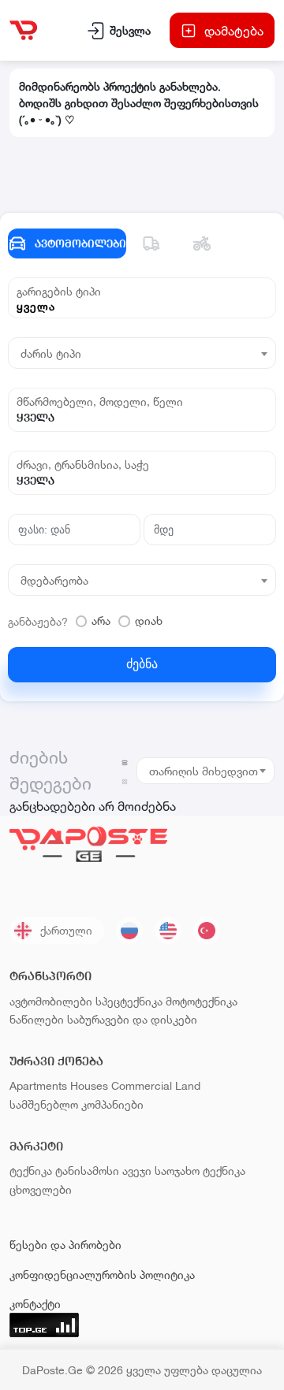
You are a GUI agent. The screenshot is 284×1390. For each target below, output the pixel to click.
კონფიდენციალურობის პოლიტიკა (102, 1274)
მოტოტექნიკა (201, 1001)
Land (187, 1085)
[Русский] (129, 930)
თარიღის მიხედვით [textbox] (203, 771)
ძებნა (142, 664)
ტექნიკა (30, 1170)
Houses (89, 1085)
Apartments (38, 1085)
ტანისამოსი (87, 1170)
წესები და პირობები (65, 1244)
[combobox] (142, 306)
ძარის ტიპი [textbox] (51, 353)
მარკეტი (36, 1146)
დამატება (233, 30)
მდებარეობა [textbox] (54, 580)
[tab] (151, 243)
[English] (168, 930)
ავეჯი (136, 1170)
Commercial (141, 1085)
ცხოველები (40, 1189)
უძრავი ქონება (56, 1061)
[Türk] (206, 930)
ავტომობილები (50, 1001)
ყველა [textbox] (36, 306)
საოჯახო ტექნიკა (200, 1170)
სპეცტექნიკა (129, 1001)
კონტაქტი (35, 1303)
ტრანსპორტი (50, 976)
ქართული (66, 930)
